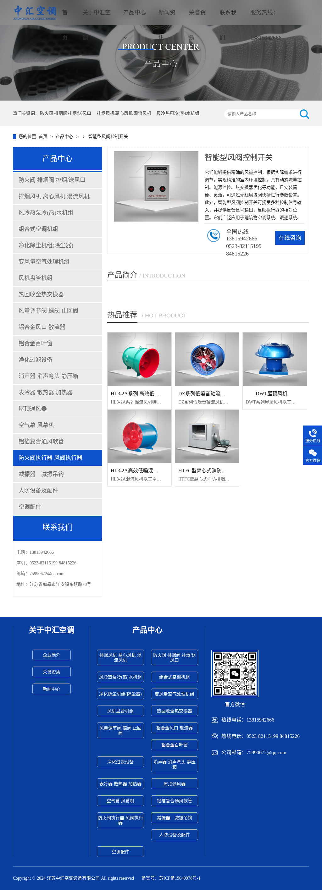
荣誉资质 (197, 25)
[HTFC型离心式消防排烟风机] (207, 436)
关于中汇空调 (96, 25)
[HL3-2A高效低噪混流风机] (139, 436)
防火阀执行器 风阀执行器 (50, 458)
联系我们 (227, 25)
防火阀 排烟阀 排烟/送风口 (65, 113)
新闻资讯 (166, 25)
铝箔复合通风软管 (41, 441)
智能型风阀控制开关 (108, 136)
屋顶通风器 (33, 409)
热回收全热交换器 (41, 294)
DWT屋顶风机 (271, 393)
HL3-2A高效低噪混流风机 (139, 470)
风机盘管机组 (36, 278)
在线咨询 (290, 238)
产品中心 (134, 12)
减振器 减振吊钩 (41, 474)
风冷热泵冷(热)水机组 (178, 113)
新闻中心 (51, 689)
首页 (65, 25)
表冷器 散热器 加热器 (46, 392)
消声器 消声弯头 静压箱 (48, 376)
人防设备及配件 (38, 490)
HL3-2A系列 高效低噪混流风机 (145, 393)
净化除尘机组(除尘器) (46, 245)
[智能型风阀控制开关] (161, 50)
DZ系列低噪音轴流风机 (204, 393)
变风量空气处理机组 (44, 262)
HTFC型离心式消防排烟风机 (210, 470)
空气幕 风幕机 (36, 425)
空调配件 (30, 507)
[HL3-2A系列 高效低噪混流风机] (139, 359)
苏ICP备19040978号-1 (180, 878)
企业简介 (51, 655)
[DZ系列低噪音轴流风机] (207, 359)
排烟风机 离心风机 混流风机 (124, 113)
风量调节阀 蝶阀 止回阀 (48, 311)
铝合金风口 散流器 (42, 327)
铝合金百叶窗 (36, 343)
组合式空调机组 (38, 229)
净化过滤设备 (36, 360)
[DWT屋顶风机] (275, 359)
